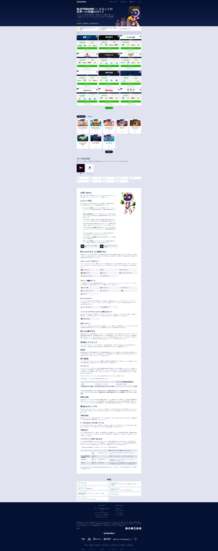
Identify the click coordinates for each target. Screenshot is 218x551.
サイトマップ (134, 549)
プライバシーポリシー (119, 510)
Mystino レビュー (109, 103)
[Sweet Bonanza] (109, 126)
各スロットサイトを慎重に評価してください (92, 203)
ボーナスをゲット (87, 48)
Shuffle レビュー (87, 103)
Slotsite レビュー (87, 85)
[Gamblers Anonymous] (89, 539)
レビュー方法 (119, 512)
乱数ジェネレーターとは (102, 516)
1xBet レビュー (87, 50)
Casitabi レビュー (131, 85)
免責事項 (102, 549)
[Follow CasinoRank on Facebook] (126, 528)
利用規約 (82, 549)
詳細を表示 (108, 107)
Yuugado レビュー (130, 103)
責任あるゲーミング (123, 549)
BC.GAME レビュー (130, 50)
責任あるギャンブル (84, 409)
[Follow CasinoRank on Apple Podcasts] (140, 528)
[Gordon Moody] (107, 539)
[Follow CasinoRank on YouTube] (135, 528)
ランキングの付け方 (119, 514)
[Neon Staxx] (109, 142)
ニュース (139, 1)
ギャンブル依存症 (112, 549)
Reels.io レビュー (109, 67)
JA (77, 528)
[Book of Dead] (135, 126)
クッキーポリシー (92, 549)
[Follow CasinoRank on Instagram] (129, 528)
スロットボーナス (123, 1)
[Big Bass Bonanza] (96, 126)
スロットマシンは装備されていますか (101, 508)
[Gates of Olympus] (83, 126)
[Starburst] (122, 126)
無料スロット (132, 1)
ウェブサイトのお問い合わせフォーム (107, 195)
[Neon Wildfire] (96, 142)
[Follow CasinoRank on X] (132, 528)
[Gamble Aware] (122, 539)
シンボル (102, 510)
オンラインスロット (113, 1)
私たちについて (119, 508)
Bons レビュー (109, 50)
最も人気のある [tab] (82, 116)
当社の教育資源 (88, 256)
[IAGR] (83, 539)
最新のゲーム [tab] (90, 116)
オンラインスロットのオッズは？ (102, 512)
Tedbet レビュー (87, 67)
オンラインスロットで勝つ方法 (101, 514)
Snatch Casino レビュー (130, 67)
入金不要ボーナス (93, 221)
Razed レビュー (109, 85)
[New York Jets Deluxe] (83, 142)
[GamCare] (97, 539)
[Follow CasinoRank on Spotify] (137, 528)
